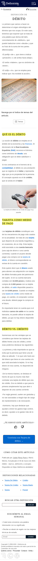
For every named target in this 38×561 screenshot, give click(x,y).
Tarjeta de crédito (11, 485)
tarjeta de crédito (12, 294)
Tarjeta (7, 490)
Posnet (25, 490)
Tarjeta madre (28, 485)
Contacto (24, 551)
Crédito (25, 480)
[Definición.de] (10, 3)
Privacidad (16, 551)
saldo (14, 287)
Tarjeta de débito (11, 480)
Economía (7, 9)
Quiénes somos (6, 551)
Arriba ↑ (31, 551)
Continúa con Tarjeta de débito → (19, 439)
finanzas (28, 144)
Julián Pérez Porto (20, 458)
